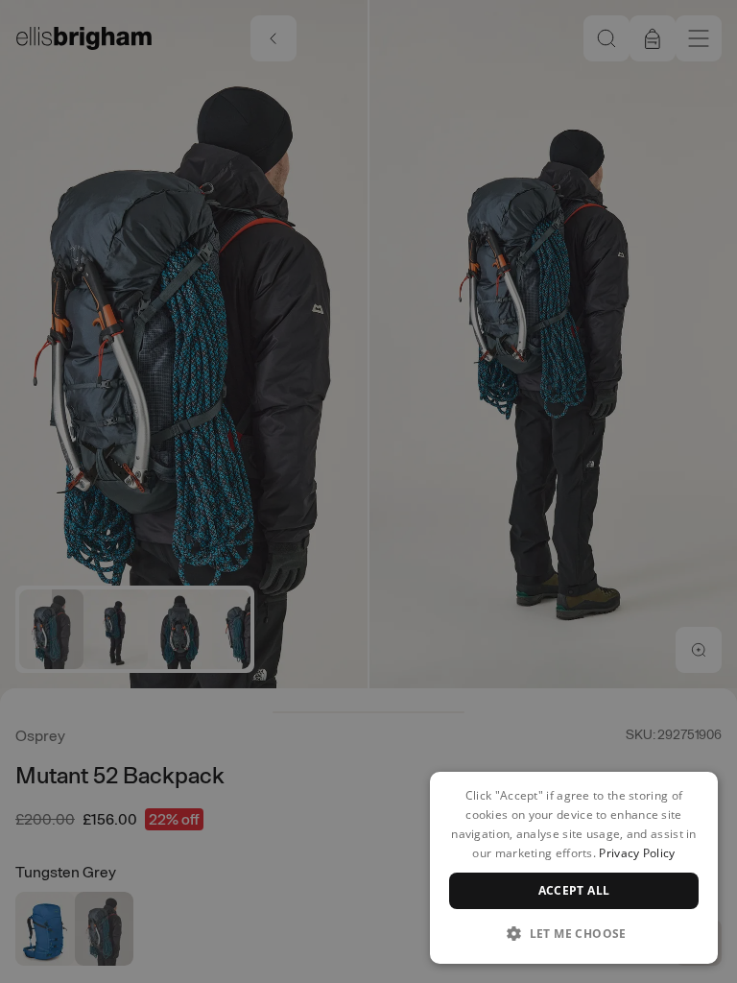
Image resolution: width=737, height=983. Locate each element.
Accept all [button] (574, 890)
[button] (574, 933)
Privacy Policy (637, 853)
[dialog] (574, 868)
